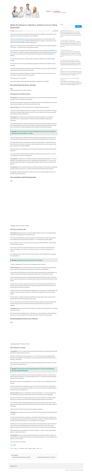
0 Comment (55, 31)
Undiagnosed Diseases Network (17, 40)
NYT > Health (13, 445)
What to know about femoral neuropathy (20, 457)
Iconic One (67, 470)
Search (61, 24)
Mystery (30, 448)
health (13, 31)
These (38, 448)
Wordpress (81, 470)
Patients (34, 448)
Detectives (22, 448)
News (16, 448)
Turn (41, 448)
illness (26, 448)
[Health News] (46, 17)
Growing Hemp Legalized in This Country (46, 457)
